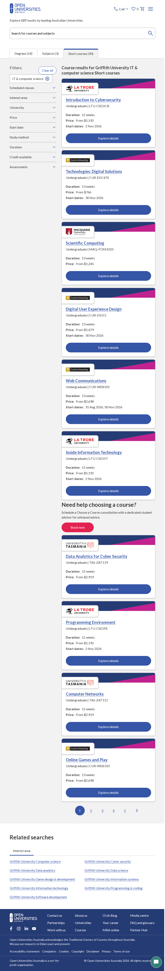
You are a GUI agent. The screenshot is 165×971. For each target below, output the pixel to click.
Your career (109, 923)
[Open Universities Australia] (25, 12)
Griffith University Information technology (39, 887)
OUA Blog (108, 915)
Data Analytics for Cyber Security (95, 555)
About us (80, 915)
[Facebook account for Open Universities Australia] (11, 928)
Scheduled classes (22, 88)
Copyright (77, 951)
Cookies (64, 951)
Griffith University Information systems (110, 878)
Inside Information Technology (93, 451)
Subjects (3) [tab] (50, 53)
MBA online (109, 930)
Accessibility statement (25, 951)
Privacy (106, 951)
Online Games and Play (85, 758)
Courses (80, 930)
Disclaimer (93, 951)
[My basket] (142, 9)
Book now (76, 527)
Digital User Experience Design (92, 308)
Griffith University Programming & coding (112, 887)
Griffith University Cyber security (106, 860)
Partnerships (56, 923)
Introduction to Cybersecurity (92, 99)
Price (13, 117)
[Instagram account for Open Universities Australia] (19, 928)
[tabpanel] (82, 440)
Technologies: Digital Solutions (93, 171)
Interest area (18, 98)
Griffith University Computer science (35, 860)
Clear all (46, 70)
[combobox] (82, 33)
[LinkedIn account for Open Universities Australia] (26, 928)
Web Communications (85, 380)
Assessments (19, 167)
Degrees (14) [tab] (23, 53)
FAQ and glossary (140, 923)
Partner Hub (136, 930)
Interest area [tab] (21, 849)
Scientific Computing (84, 242)
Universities (82, 923)
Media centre (137, 915)
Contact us (54, 915)
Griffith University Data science (105, 869)
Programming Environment (89, 621)
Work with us (56, 930)
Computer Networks (83, 692)
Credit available (21, 157)
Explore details (106, 138)
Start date (16, 127)
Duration (16, 147)
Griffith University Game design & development (42, 878)
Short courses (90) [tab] (80, 54)
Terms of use (121, 951)
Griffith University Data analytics (32, 869)
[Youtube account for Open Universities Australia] (34, 928)
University (17, 107)
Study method (19, 137)
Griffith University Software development (38, 896)
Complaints (49, 951)
